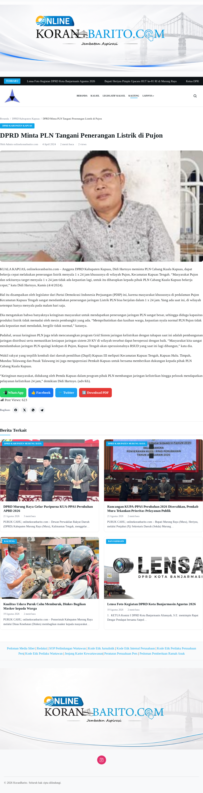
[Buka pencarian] (195, 96)
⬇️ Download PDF (95, 393)
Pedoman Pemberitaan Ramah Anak (162, 653)
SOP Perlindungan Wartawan (67, 648)
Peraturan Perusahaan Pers (120, 653)
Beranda (82, 96)
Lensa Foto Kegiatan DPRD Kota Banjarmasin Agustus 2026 (41, 81)
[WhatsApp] (33, 410)
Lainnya (148, 96)
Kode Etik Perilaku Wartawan (44, 653)
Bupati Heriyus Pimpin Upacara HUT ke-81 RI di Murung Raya (121, 81)
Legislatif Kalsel (114, 96)
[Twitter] (24, 410)
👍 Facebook (40, 393)
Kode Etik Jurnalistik (101, 648)
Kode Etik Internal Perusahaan (136, 648)
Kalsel (95, 96)
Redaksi (42, 648)
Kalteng (133, 96)
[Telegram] (41, 410)
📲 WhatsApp (13, 393)
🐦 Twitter (66, 393)
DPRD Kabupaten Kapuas (26, 118)
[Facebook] (15, 410)
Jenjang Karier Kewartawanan (84, 653)
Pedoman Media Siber (21, 648)
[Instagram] (101, 759)
